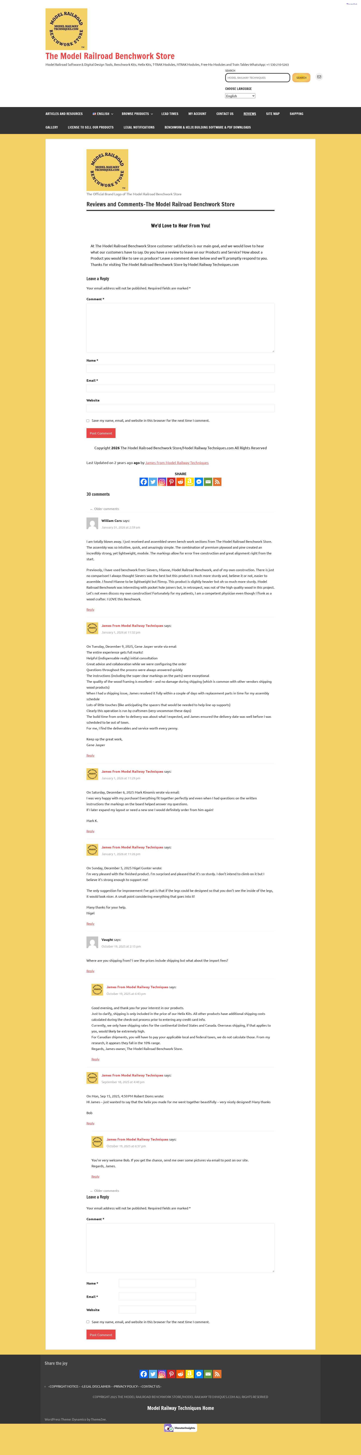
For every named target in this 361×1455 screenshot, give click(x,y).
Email (92, 380)
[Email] (208, 482)
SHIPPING (296, 113)
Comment (95, 299)
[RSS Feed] (217, 1374)
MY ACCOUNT (197, 113)
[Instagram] (162, 482)
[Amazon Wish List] (190, 1374)
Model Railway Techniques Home (180, 1408)
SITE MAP (273, 113)
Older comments (106, 508)
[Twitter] (153, 482)
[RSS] (217, 482)
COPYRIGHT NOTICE (64, 1386)
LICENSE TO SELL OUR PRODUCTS (91, 127)
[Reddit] (180, 482)
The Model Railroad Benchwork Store (110, 56)
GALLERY (52, 127)
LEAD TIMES (169, 113)
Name (92, 360)
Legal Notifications (139, 127)
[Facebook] (144, 482)
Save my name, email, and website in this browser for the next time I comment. (151, 420)
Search (230, 70)
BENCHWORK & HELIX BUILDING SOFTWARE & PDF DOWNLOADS (208, 127)
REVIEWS (250, 113)
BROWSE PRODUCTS (135, 113)
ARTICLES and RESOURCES (64, 113)
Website (92, 400)
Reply (90, 609)
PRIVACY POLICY (126, 1386)
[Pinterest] (171, 482)
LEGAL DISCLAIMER (96, 1386)
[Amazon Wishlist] (190, 482)
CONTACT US (225, 113)
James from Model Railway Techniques (177, 462)
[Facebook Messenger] (199, 482)
